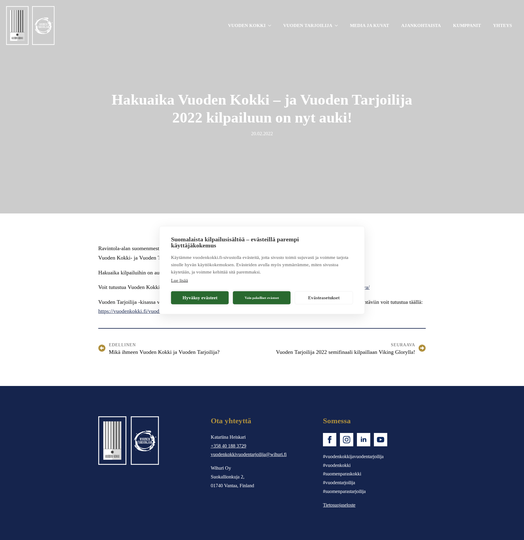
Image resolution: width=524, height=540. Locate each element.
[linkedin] (363, 439)
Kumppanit (467, 25)
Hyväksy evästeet (200, 297)
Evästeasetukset (324, 297)
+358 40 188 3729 (228, 445)
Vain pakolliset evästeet (262, 298)
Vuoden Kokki (247, 25)
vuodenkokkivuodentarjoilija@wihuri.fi (249, 454)
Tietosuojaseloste (339, 505)
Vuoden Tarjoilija (307, 25)
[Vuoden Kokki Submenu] (271, 25)
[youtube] (380, 439)
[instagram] (346, 439)
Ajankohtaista (421, 25)
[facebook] (329, 439)
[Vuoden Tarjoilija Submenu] (338, 25)
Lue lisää (179, 280)
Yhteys (502, 25)
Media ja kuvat (369, 25)
